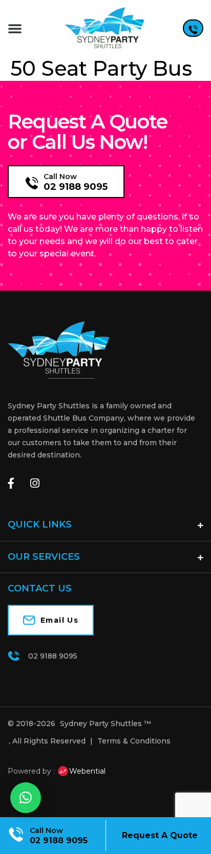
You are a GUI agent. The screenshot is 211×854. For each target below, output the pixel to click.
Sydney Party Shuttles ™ (105, 723)
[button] (15, 28)
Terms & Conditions (134, 741)
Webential (87, 771)
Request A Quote (160, 835)
